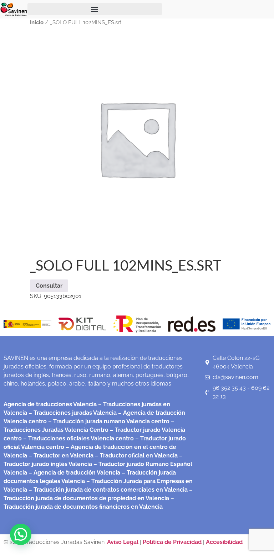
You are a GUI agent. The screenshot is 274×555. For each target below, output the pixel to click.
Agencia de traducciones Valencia (50, 404)
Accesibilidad (224, 542)
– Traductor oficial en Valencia (136, 455)
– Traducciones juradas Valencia (72, 412)
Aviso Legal (123, 542)
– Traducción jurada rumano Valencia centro (108, 421)
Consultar (49, 285)
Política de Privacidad (172, 542)
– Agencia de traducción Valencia (73, 472)
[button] (94, 9)
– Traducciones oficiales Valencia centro (78, 438)
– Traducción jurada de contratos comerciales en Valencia (107, 489)
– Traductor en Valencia (60, 455)
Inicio (37, 22)
